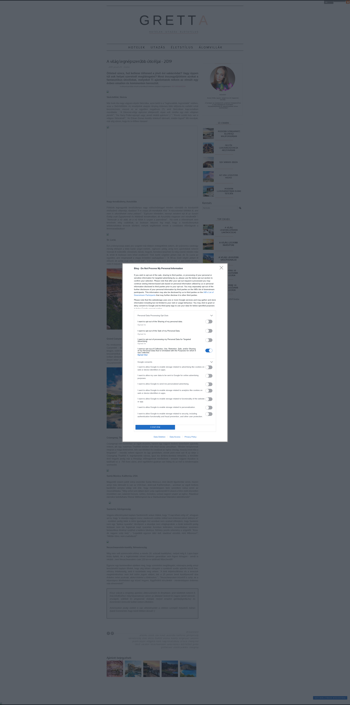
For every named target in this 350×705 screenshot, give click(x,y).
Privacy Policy (190, 437)
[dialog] (175, 352)
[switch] (208, 321)
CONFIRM (155, 427)
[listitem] (175, 315)
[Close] (222, 268)
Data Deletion (159, 437)
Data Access (175, 437)
